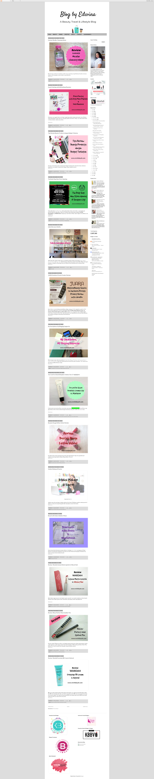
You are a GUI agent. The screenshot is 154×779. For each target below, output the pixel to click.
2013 (93, 175)
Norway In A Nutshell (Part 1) (97, 271)
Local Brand (58, 606)
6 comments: (62, 604)
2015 (93, 172)
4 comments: (62, 125)
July (94, 160)
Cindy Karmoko (54, 361)
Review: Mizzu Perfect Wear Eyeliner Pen (59, 612)
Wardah (68, 606)
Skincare (57, 80)
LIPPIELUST (94, 248)
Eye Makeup (56, 651)
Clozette (55, 416)
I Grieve (93, 242)
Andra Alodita (82, 260)
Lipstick (58, 462)
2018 (93, 113)
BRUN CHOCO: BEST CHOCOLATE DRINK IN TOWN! (97, 260)
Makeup (60, 462)
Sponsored (69, 416)
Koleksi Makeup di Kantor (55, 469)
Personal (60, 126)
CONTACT (79, 34)
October (94, 155)
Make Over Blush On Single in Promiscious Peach (100, 221)
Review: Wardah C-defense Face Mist (100, 181)
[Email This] (66, 79)
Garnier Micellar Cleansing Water (57, 40)
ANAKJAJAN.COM (95, 252)
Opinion (58, 172)
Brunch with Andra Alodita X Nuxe (57, 515)
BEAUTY (55, 34)
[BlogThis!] (67, 79)
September (95, 156)
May (94, 163)
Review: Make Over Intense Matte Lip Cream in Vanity (100, 191)
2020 (93, 109)
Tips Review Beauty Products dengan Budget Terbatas (63, 133)
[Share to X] (69, 79)
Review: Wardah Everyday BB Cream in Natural (61, 658)
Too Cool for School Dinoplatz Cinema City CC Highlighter (64, 374)
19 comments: (62, 507)
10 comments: (62, 650)
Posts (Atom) (55, 708)
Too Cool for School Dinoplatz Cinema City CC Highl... (98, 138)
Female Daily (57, 368)
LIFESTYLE (67, 34)
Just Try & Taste (95, 244)
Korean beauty (59, 416)
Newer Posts (50, 706)
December (95, 117)
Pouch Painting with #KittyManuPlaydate (59, 87)
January (94, 170)
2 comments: (62, 366)
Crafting (52, 126)
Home (49, 34)
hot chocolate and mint (96, 241)
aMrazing (94, 270)
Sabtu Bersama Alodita (54, 227)
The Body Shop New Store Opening (57, 179)
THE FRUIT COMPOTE (96, 266)
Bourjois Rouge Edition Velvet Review (58, 423)
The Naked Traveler (96, 238)
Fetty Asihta (58, 261)
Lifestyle (64, 368)
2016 (93, 116)
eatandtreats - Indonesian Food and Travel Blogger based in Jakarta (97, 257)
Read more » (50, 76)
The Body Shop (58, 210)
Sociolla (65, 702)
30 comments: (62, 171)
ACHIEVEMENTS (87, 34)
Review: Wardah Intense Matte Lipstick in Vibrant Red (63, 565)
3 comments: (62, 700)
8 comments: (62, 79)
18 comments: (62, 267)
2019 (93, 111)
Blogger (82, 776)
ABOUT (73, 34)
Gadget (61, 368)
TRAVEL (61, 34)
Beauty (52, 80)
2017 (93, 114)
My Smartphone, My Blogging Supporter (59, 326)
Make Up (55, 172)
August (94, 158)
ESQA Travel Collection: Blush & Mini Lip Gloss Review (101, 211)
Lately (93, 275)
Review (55, 80)
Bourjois (55, 462)
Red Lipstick (62, 606)
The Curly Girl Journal (96, 262)
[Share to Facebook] (70, 79)
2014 (93, 173)
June (94, 161)
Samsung (67, 368)
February (94, 168)
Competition (53, 368)
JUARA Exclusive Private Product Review (59, 275)
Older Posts (85, 706)
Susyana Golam (51, 261)
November (95, 119)
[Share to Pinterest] (71, 79)
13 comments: (62, 461)
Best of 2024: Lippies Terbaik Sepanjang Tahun (97, 250)
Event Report (56, 126)
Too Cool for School (76, 408)
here (71, 499)
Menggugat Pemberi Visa (96, 239)
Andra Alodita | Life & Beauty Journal (97, 274)
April (94, 165)
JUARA (73, 309)
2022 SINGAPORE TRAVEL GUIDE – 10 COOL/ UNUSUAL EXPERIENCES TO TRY (98, 254)
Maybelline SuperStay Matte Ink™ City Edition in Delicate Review (101, 201)
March (94, 166)
